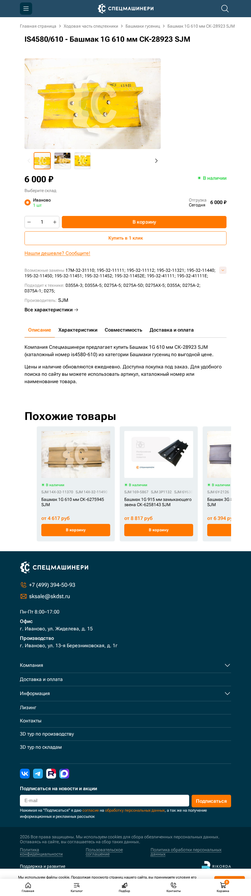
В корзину (144, 222)
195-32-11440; (201, 270)
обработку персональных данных (135, 810)
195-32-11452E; (130, 276)
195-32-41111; (161, 276)
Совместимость (123, 330)
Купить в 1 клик (125, 238)
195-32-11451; (68, 276)
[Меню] (26, 8)
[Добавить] (55, 222)
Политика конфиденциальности (41, 852)
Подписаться (211, 801)
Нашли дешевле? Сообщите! (57, 253)
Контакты (30, 721)
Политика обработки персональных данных (186, 852)
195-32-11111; (111, 270)
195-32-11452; (98, 276)
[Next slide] (156, 160)
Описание (39, 330)
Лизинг (28, 707)
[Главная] (126, 8)
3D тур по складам (41, 747)
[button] (42, 160)
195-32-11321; (171, 270)
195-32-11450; (38, 276)
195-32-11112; (141, 270)
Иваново (42, 202)
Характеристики (77, 330)
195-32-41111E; (192, 276)
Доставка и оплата (172, 330)
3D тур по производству (47, 734)
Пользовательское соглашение (104, 852)
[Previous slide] (29, 160)
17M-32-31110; (81, 270)
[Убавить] (29, 222)
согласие (90, 810)
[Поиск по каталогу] (225, 8)
